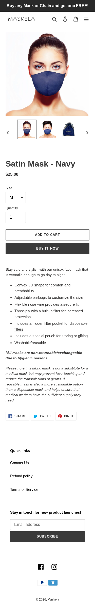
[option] (26, 129)
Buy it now (47, 248)
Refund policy (21, 476)
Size (9, 188)
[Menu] (86, 18)
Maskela (53, 599)
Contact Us (19, 463)
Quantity (12, 208)
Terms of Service (24, 489)
